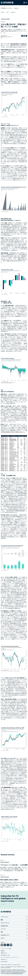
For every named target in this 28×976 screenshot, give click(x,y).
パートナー (3, 929)
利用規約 (2, 950)
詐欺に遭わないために (5, 955)
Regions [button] (13, 12)
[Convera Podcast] (8, 945)
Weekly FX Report (5, 19)
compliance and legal (16, 972)
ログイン (3, 938)
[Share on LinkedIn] (24, 36)
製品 (2, 919)
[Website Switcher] (24, 3)
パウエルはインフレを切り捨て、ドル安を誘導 (13, 865)
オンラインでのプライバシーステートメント (10, 957)
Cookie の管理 (4, 961)
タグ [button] (7, 12)
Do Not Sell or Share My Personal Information (14, 973)
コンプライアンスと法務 (6, 948)
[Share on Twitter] (26, 36)
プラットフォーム (5, 922)
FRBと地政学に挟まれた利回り (9, 880)
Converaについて (5, 935)
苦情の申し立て (4, 953)
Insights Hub (4, 926)
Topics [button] (2, 12)
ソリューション (4, 916)
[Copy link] (22, 36)
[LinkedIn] (2, 945)
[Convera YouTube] (11, 945)
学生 (2, 932)
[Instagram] (5, 945)
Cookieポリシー (4, 959)
